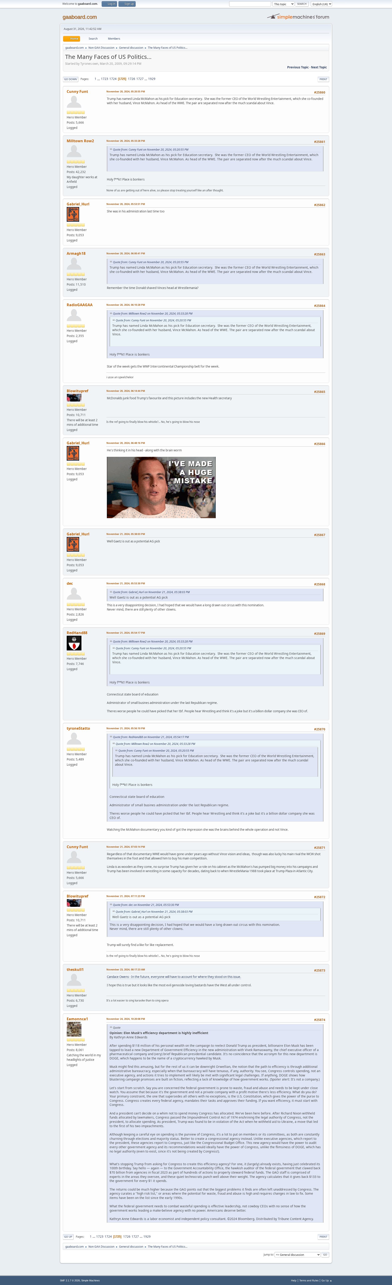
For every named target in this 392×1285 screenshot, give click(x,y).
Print (323, 79)
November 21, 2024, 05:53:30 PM (125, 583)
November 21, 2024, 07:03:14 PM (125, 846)
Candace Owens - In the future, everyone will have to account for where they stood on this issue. (174, 977)
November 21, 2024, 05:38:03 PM (125, 534)
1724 (113, 79)
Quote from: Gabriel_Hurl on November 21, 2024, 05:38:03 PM (151, 592)
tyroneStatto (78, 728)
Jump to (268, 1254)
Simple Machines (90, 1280)
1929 (151, 79)
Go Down (70, 79)
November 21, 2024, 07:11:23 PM (125, 896)
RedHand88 (77, 632)
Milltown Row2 (80, 140)
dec (70, 583)
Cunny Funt (77, 91)
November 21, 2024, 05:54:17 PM (125, 632)
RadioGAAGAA (80, 304)
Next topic (319, 67)
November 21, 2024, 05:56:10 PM (125, 728)
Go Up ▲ (326, 1280)
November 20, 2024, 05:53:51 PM (125, 204)
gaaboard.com (80, 17)
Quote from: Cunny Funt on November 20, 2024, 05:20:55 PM (150, 150)
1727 (140, 79)
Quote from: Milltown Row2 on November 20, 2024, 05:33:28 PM (152, 313)
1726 (131, 79)
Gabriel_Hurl (78, 204)
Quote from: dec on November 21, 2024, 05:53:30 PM (146, 905)
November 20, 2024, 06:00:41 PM (125, 253)
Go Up (68, 1236)
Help (293, 1280)
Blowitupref (77, 390)
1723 (104, 79)
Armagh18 (76, 253)
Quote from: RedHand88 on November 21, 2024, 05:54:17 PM (151, 737)
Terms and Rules (308, 1280)
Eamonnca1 (77, 1018)
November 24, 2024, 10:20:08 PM (125, 1018)
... (99, 79)
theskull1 (75, 969)
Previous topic (298, 67)
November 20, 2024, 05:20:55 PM (125, 91)
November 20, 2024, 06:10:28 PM (125, 304)
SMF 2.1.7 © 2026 (70, 1280)
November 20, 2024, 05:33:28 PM (125, 140)
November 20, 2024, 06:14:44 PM (125, 390)
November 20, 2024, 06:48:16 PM (125, 443)
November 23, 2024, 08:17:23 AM (125, 969)
